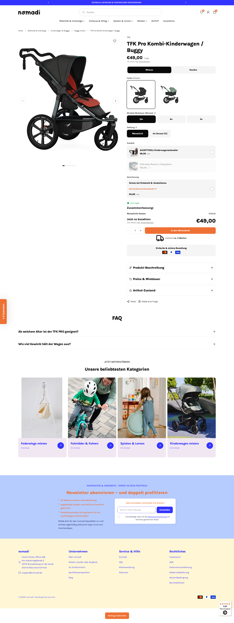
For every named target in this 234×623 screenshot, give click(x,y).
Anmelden (164, 510)
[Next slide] (115, 101)
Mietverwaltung (127, 567)
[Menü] (229, 602)
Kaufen (193, 70)
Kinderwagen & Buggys (60, 31)
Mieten (149, 70)
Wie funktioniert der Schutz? (143, 189)
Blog (71, 577)
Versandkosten (144, 62)
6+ (171, 119)
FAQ (121, 562)
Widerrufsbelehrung (179, 572)
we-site (51, 597)
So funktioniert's (77, 567)
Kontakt (123, 557)
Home (20, 31)
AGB (171, 562)
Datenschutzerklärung (157, 517)
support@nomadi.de (32, 572)
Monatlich (137, 133)
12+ (141, 119)
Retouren (123, 572)
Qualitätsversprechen (79, 572)
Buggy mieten (80, 31)
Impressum (175, 557)
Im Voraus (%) (160, 133)
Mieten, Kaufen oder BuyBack (83, 562)
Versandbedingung (178, 577)
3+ (201, 119)
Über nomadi (75, 557)
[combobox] (120, 12)
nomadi (30, 597)
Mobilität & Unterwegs (37, 31)
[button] (63, 165)
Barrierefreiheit (176, 582)
